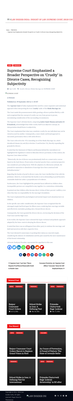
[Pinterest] (28, 247)
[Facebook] (9, 247)
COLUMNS (43, 333)
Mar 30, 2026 (35, 311)
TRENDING (17, 65)
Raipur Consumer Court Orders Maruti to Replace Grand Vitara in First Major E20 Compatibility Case (20, 353)
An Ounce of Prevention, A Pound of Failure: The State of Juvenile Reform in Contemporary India (51, 352)
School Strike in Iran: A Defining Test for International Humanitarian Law (20, 381)
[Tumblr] (33, 247)
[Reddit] (37, 247)
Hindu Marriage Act (37, 89)
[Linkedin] (19, 247)
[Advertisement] (37, 46)
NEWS (10, 65)
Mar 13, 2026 (56, 311)
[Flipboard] (42, 247)
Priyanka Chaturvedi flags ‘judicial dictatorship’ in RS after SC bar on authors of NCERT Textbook (51, 382)
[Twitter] (14, 247)
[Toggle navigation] (8, 19)
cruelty (22, 89)
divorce (28, 89)
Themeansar (9, 400)
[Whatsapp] (23, 247)
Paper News (15, 397)
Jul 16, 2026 (14, 311)
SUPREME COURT (49, 89)
